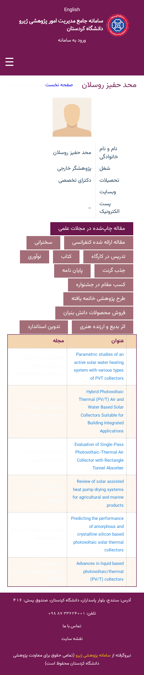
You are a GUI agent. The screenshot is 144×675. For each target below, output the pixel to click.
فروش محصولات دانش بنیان (94, 313)
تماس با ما (72, 626)
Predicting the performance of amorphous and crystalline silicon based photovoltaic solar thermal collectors (97, 534)
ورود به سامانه (72, 40)
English (72, 10)
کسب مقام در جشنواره (100, 285)
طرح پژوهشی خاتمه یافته (98, 299)
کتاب (66, 257)
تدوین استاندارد (44, 327)
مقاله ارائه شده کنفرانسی (98, 242)
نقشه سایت (72, 638)
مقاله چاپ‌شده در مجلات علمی (91, 228)
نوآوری (34, 257)
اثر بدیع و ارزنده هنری (102, 327)
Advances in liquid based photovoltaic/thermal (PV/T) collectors (100, 571)
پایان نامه (72, 270)
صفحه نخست (59, 85)
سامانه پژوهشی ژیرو (93, 655)
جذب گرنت (114, 270)
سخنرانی (43, 242)
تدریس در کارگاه (108, 257)
